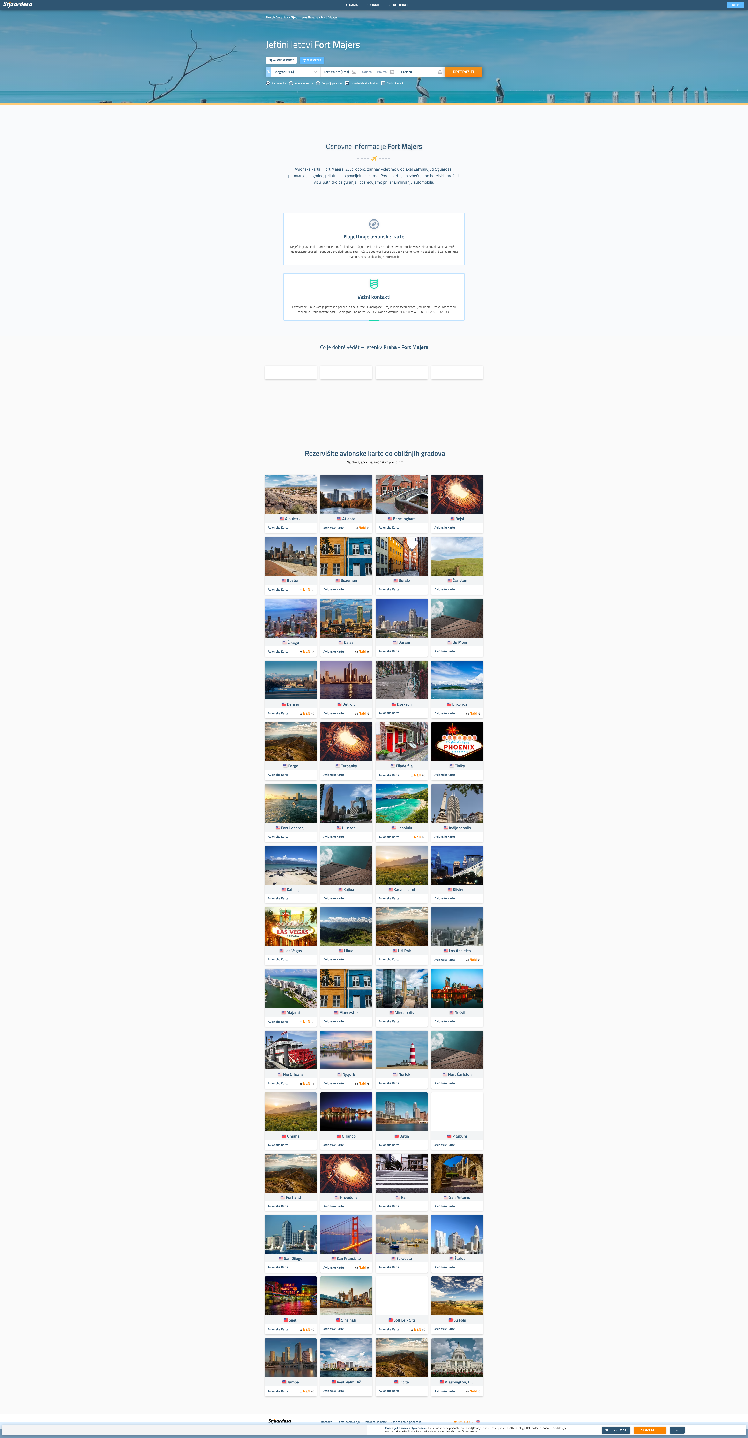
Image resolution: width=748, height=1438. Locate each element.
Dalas (349, 642)
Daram (404, 642)
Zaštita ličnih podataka (406, 1422)
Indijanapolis (460, 827)
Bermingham (404, 518)
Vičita (404, 1382)
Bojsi (459, 518)
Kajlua (348, 889)
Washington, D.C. (460, 1382)
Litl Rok (404, 950)
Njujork (348, 1074)
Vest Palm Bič (349, 1382)
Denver (293, 704)
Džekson (404, 704)
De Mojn (460, 642)
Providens (348, 1197)
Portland (293, 1197)
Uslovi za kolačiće (375, 1422)
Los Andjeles (460, 950)
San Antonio (459, 1197)
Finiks (460, 765)
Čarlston (460, 580)
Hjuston (348, 827)
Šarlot (459, 1258)
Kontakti (327, 1422)
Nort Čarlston (460, 1074)
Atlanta (348, 518)
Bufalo (404, 580)
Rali (404, 1197)
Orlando (349, 1136)
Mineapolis (404, 1012)
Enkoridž (459, 704)
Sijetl (293, 1320)
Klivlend (460, 889)
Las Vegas (293, 950)
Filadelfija (404, 765)
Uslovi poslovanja (348, 1422)
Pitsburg (459, 1136)
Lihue (348, 950)
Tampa (293, 1382)
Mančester (348, 1012)
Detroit (348, 704)
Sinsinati (348, 1320)
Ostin (404, 1136)
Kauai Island (404, 889)
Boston (293, 580)
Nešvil (459, 1012)
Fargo (293, 765)
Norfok (404, 1074)
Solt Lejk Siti (404, 1320)
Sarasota (404, 1258)
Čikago (293, 642)
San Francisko (349, 1258)
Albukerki (293, 518)
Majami (293, 1012)
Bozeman (348, 580)
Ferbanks (349, 765)
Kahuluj (293, 889)
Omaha (293, 1136)
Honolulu (404, 827)
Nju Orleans (293, 1074)
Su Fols (459, 1320)
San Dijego (293, 1258)
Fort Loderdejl (293, 827)
